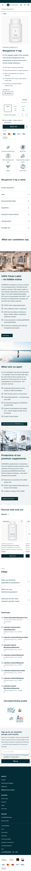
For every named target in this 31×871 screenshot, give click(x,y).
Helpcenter (4, 786)
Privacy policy (4, 832)
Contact (3, 779)
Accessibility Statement (6, 845)
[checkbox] (2, 754)
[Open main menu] (2, 5)
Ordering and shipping (7, 783)
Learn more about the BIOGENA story (13, 424)
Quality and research (8, 498)
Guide (2, 805)
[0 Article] (28, 5)
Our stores (4, 808)
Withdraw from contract (8, 790)
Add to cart (13, 126)
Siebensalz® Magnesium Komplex (10, 545)
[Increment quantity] (26, 115)
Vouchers (3, 802)
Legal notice (4, 835)
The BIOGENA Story (6, 817)
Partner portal (5, 820)
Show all (4, 514)
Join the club (4, 798)
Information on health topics (7, 842)
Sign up (15, 761)
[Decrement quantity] (18, 115)
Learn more (6, 335)
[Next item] (29, 534)
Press (2, 829)
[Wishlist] (24, 5)
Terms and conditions (6, 839)
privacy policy (15, 756)
